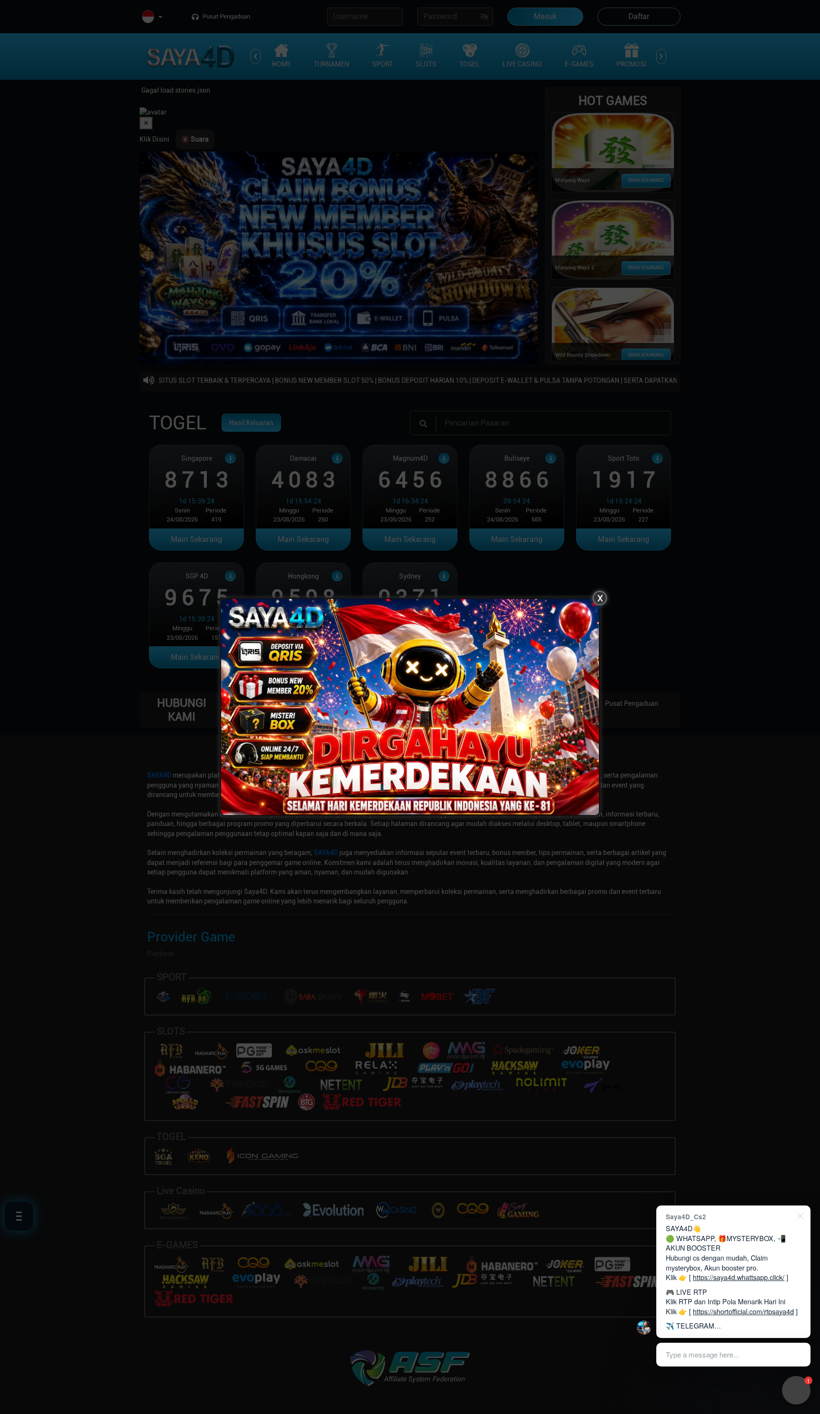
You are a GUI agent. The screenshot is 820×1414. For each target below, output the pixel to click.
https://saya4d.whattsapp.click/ (738, 1277)
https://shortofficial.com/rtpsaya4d (743, 1311)
